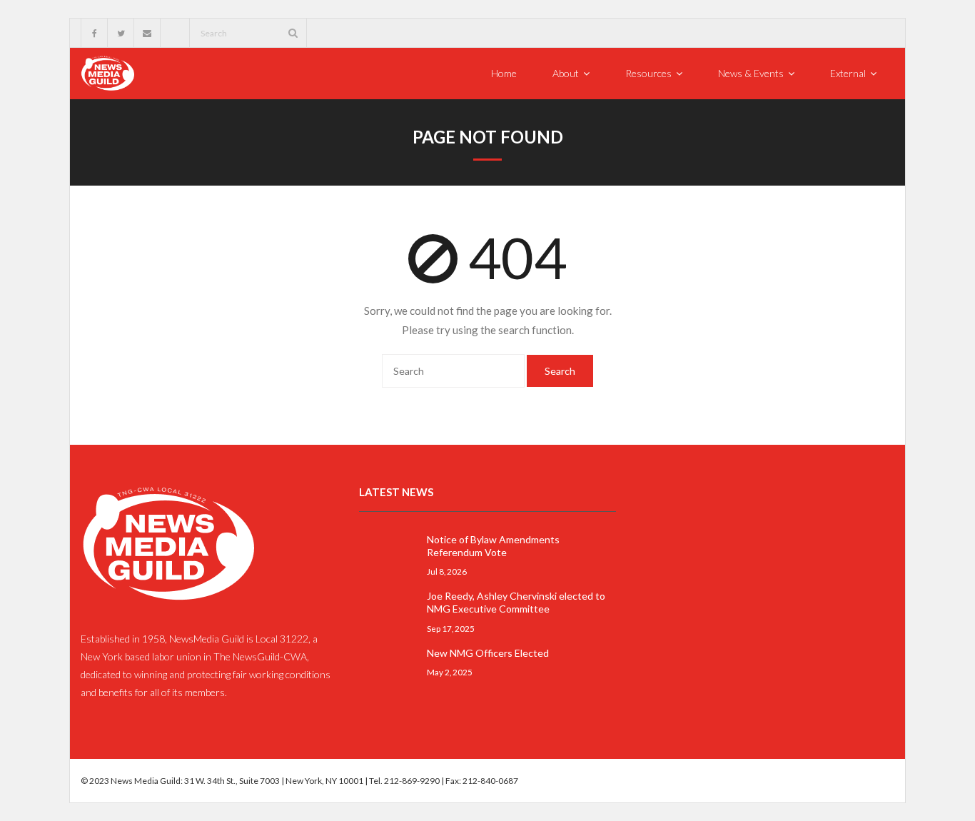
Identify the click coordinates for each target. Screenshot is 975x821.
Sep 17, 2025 (451, 628)
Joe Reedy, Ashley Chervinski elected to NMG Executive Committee (516, 602)
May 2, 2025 (450, 672)
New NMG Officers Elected (488, 653)
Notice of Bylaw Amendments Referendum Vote (493, 545)
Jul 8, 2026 (447, 571)
